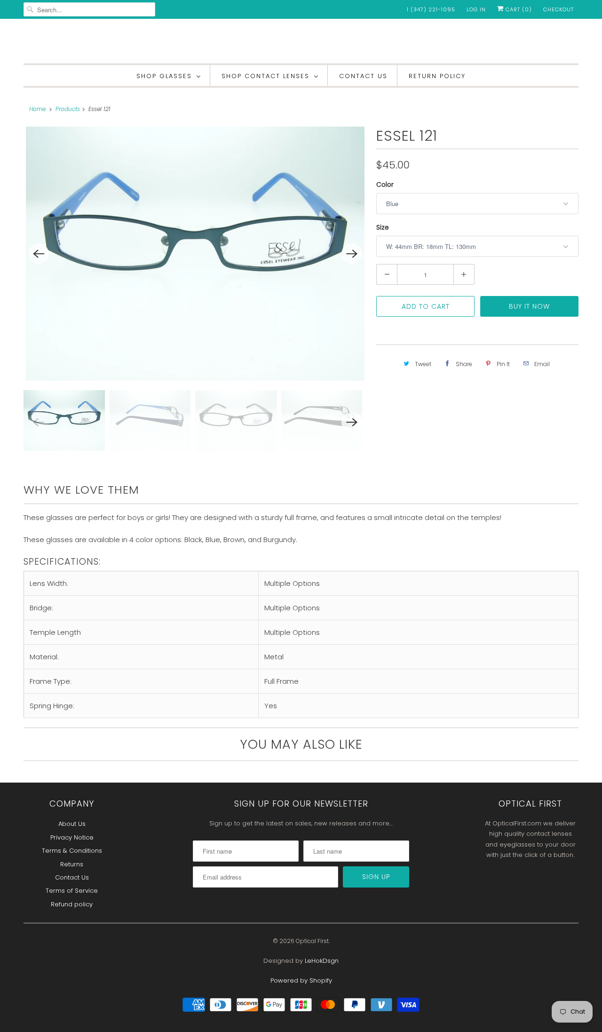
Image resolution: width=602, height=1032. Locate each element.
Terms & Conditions (72, 850)
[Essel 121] (195, 254)
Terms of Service (72, 890)
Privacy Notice (72, 837)
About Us (72, 823)
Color (385, 184)
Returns (71, 864)
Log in (476, 9)
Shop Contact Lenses (265, 76)
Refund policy (72, 904)
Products (67, 109)
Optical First (312, 941)
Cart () (518, 9)
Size (382, 227)
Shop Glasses (164, 76)
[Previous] (38, 253)
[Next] (351, 253)
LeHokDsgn (322, 960)
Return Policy (437, 76)
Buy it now (529, 306)
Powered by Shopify (301, 980)
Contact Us (363, 76)
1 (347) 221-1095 (431, 9)
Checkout (558, 9)
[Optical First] (301, 43)
